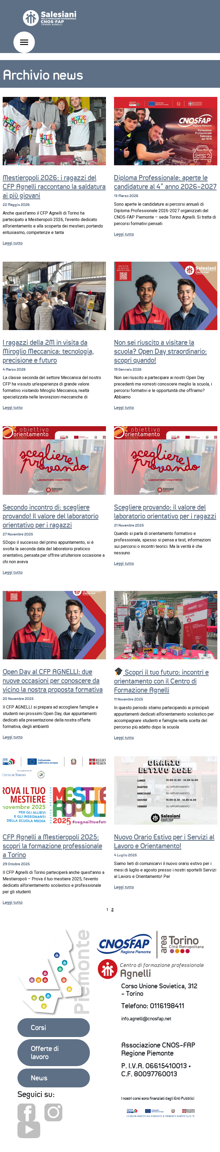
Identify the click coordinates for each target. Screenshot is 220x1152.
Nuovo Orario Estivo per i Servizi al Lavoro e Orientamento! (164, 841)
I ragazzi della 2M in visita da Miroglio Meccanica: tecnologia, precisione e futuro (48, 351)
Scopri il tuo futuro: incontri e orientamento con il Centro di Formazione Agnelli (161, 681)
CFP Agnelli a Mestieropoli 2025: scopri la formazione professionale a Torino (52, 846)
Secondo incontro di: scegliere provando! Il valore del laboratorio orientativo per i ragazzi (50, 516)
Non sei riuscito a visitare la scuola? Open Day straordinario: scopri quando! (160, 351)
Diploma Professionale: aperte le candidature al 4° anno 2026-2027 (165, 182)
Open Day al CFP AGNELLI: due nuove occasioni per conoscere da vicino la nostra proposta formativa (53, 680)
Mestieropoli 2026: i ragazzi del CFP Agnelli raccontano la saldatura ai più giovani (54, 186)
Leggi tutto (13, 243)
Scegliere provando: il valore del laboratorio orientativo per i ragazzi (165, 511)
